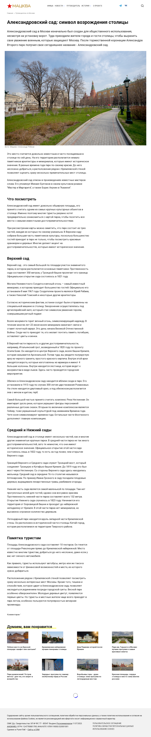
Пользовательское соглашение (107, 723)
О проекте (97, 6)
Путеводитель (73, 6)
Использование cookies (103, 729)
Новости (59, 6)
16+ (13, 723)
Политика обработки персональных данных (113, 726)
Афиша (50, 6)
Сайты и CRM (33, 730)
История (85, 6)
